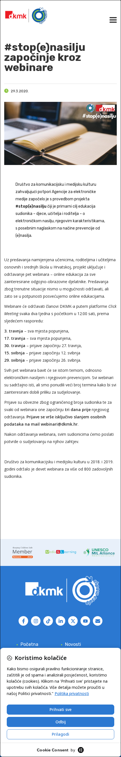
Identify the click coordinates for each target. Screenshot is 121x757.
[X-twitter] (73, 621)
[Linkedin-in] (60, 621)
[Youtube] (85, 621)
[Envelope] (97, 621)
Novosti (73, 644)
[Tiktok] (48, 621)
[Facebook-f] (23, 621)
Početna (29, 644)
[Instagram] (36, 621)
